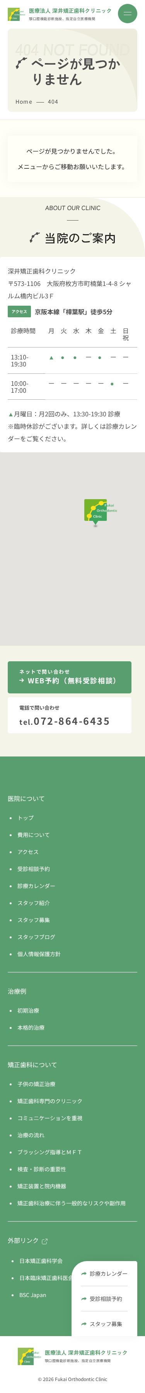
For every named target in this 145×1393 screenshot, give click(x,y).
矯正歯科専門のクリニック (49, 1101)
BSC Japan (32, 1295)
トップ (25, 817)
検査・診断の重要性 (41, 1169)
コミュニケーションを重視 (49, 1118)
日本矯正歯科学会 (41, 1261)
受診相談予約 (106, 1298)
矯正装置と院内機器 (41, 1186)
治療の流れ (30, 1135)
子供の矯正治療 (36, 1084)
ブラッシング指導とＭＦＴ (49, 1152)
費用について (33, 835)
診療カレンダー (109, 1273)
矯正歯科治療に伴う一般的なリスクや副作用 (71, 1203)
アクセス (28, 852)
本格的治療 (30, 1027)
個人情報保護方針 (39, 954)
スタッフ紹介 (33, 903)
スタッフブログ (36, 937)
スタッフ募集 (106, 1324)
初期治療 (28, 1010)
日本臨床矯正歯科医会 (46, 1278)
